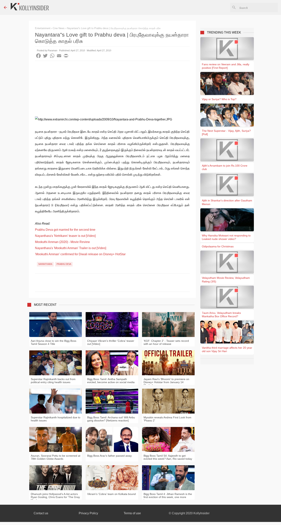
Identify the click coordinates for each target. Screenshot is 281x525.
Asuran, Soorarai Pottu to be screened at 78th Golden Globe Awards (55, 457)
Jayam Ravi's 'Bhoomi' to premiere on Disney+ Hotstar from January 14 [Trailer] (166, 382)
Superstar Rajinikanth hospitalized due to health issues (55, 419)
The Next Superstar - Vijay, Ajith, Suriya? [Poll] (226, 132)
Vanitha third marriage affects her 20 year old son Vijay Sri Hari (227, 349)
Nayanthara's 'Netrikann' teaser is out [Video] (65, 235)
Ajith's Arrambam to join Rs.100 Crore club (224, 167)
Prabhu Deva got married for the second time (65, 229)
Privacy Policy (88, 513)
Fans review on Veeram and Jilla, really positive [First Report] (225, 66)
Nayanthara (45, 264)
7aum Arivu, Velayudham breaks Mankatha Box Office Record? (221, 314)
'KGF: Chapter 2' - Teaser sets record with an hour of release (166, 342)
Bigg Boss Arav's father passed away (109, 455)
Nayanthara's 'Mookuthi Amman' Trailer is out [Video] (70, 248)
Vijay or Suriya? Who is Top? (219, 99)
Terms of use (132, 513)
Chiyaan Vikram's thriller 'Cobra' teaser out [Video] (110, 342)
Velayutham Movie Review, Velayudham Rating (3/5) (226, 279)
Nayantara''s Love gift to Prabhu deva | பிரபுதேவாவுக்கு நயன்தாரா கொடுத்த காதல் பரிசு (114, 28)
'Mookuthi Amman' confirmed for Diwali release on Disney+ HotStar (80, 254)
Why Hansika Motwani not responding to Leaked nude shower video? (226, 237)
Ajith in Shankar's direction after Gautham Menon (227, 202)
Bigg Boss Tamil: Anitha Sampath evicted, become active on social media (111, 381)
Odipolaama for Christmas (218, 246)
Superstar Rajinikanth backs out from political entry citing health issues (53, 381)
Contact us (41, 513)
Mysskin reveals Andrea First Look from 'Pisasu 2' (167, 419)
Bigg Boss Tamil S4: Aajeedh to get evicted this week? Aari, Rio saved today (168, 457)
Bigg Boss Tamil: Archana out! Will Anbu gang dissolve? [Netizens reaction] (111, 419)
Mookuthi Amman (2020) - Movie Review (62, 242)
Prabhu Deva (64, 264)
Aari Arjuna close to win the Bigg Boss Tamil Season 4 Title (53, 342)
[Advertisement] (112, 89)
